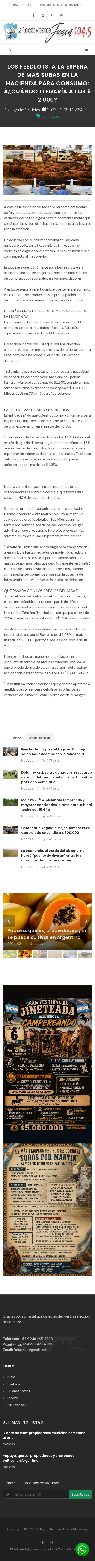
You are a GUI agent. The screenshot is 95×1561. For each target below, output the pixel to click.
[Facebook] (33, 15)
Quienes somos (18, 1391)
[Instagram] (43, 15)
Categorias (22, 5)
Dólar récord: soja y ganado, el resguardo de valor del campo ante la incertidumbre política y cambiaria (56, 777)
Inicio (11, 1377)
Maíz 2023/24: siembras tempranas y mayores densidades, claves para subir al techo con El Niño (56, 805)
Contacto (14, 1384)
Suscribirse (80, 1494)
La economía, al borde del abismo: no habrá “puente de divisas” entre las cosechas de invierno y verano (53, 855)
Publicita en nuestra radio (61, 5)
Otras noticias (39, 738)
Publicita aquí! (18, 1405)
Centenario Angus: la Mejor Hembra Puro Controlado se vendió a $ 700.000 (55, 830)
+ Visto (15, 738)
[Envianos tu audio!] (82, 1549)
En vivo (12, 1398)
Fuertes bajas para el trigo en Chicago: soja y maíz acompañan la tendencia (54, 751)
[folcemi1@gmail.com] (61, 15)
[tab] (15, 737)
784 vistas (49, 116)
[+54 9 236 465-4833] (52, 15)
